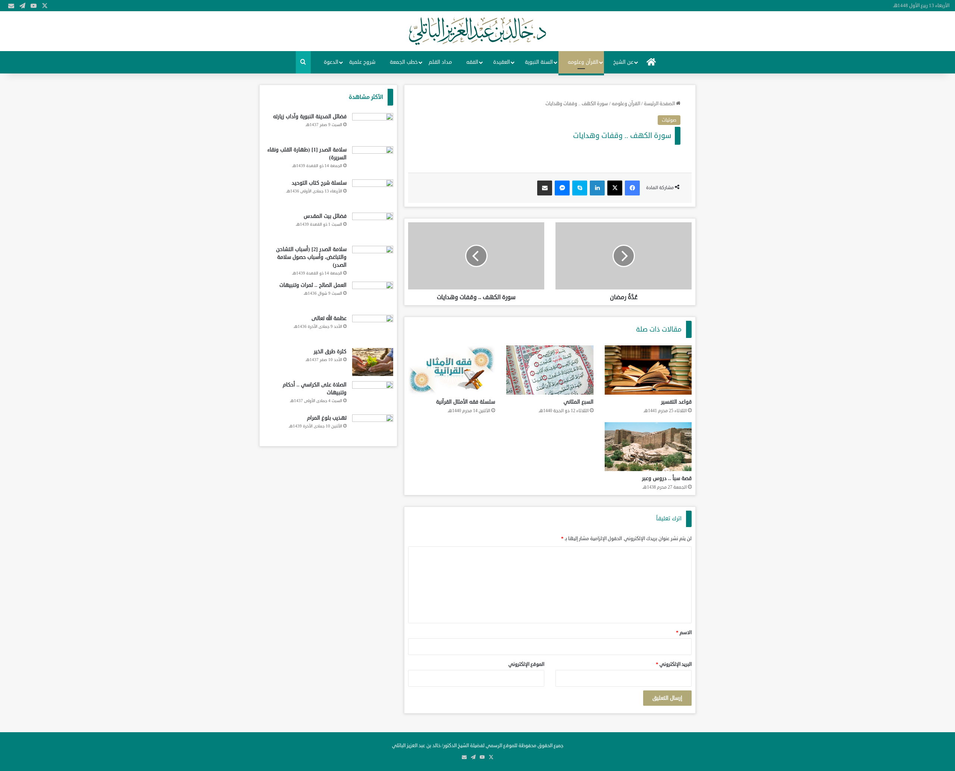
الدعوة (331, 62)
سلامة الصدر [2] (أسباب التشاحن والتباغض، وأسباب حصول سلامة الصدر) (311, 257)
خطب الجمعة (404, 62)
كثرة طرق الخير (330, 351)
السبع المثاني (579, 401)
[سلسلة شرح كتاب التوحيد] (372, 193)
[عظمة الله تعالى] (372, 329)
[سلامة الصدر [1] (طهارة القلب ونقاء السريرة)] (372, 160)
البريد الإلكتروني (674, 664)
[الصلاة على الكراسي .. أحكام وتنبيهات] (372, 395)
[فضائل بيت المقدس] (372, 227)
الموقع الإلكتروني (526, 664)
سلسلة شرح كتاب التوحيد (319, 183)
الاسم (684, 632)
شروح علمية (362, 62)
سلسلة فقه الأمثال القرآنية (465, 401)
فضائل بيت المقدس (325, 216)
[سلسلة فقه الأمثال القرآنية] (451, 370)
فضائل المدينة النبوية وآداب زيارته (310, 116)
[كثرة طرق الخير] (372, 362)
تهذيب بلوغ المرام (327, 417)
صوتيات (669, 120)
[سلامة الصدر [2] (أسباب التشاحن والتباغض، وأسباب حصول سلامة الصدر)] (372, 260)
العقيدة (501, 62)
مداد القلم (440, 62)
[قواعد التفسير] (648, 370)
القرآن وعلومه (583, 62)
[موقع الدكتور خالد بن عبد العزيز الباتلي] (477, 31)
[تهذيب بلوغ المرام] (372, 428)
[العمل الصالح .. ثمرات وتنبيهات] (372, 296)
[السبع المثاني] (549, 370)
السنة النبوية (539, 62)
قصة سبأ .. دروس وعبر (667, 478)
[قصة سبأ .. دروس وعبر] (648, 446)
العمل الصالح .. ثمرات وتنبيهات (313, 285)
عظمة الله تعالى (329, 318)
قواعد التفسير (676, 401)
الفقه (472, 62)
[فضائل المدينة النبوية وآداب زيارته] (372, 127)
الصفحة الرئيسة (660, 103)
